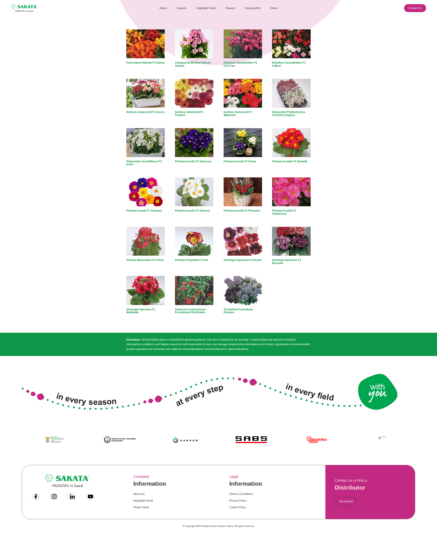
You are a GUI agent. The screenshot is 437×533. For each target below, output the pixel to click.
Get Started (346, 501)
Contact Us (415, 8)
